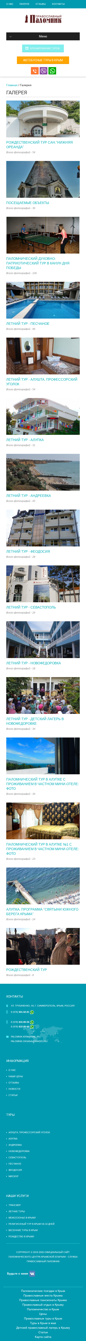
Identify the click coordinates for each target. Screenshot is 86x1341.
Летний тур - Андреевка (28, 496)
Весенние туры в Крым (23, 1230)
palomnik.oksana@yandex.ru (29, 1041)
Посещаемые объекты (27, 203)
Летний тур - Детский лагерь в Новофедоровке (35, 721)
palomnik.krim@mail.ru (25, 1036)
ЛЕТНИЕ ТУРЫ (17, 1211)
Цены (43, 1313)
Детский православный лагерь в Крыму (43, 1327)
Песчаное (15, 1163)
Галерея (24, 4)
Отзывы (40, 4)
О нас (9, 4)
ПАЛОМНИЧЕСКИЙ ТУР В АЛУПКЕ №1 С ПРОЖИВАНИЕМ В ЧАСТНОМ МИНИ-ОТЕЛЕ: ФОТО (42, 849)
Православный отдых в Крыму (43, 1304)
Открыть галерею (43, 119)
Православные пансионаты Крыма (43, 1300)
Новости (14, 1089)
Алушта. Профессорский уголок (29, 1132)
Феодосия (15, 1170)
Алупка (13, 1138)
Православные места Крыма (43, 1295)
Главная (12, 85)
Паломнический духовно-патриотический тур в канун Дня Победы (38, 263)
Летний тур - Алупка (25, 440)
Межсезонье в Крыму (22, 1217)
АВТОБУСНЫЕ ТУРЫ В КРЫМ (43, 60)
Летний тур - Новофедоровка (33, 663)
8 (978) (20, 1012)
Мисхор (13, 1176)
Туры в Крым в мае (43, 1323)
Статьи (13, 1095)
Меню (43, 36)
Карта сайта (43, 1336)
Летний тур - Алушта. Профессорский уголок (41, 382)
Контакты (58, 4)
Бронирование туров (45, 48)
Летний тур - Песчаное (27, 323)
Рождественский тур (26, 970)
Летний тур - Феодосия (28, 551)
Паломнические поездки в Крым (43, 1291)
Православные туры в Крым (43, 1318)
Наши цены (16, 1076)
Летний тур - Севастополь (31, 607)
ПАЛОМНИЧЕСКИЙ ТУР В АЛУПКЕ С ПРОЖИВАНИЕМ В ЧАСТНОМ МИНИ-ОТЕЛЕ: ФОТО (42, 784)
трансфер (15, 1205)
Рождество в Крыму (21, 1236)
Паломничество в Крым (43, 1309)
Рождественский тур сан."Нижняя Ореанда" (39, 145)
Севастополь (17, 1157)
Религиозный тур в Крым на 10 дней (31, 1224)
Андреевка (15, 1145)
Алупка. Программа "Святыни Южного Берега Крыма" (42, 912)
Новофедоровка (19, 1151)
